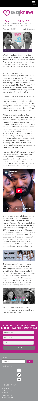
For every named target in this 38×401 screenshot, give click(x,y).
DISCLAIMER (7, 395)
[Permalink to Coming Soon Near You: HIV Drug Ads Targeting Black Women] (17, 33)
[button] (33, 3)
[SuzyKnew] (19, 13)
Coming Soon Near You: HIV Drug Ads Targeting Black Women (17, 24)
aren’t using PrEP (18, 163)
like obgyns (25, 90)
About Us (6, 388)
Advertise (6, 393)
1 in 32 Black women (19, 276)
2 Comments (30, 29)
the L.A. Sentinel (21, 282)
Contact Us (7, 390)
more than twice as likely (22, 62)
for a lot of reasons (24, 99)
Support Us (7, 397)
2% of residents (19, 225)
